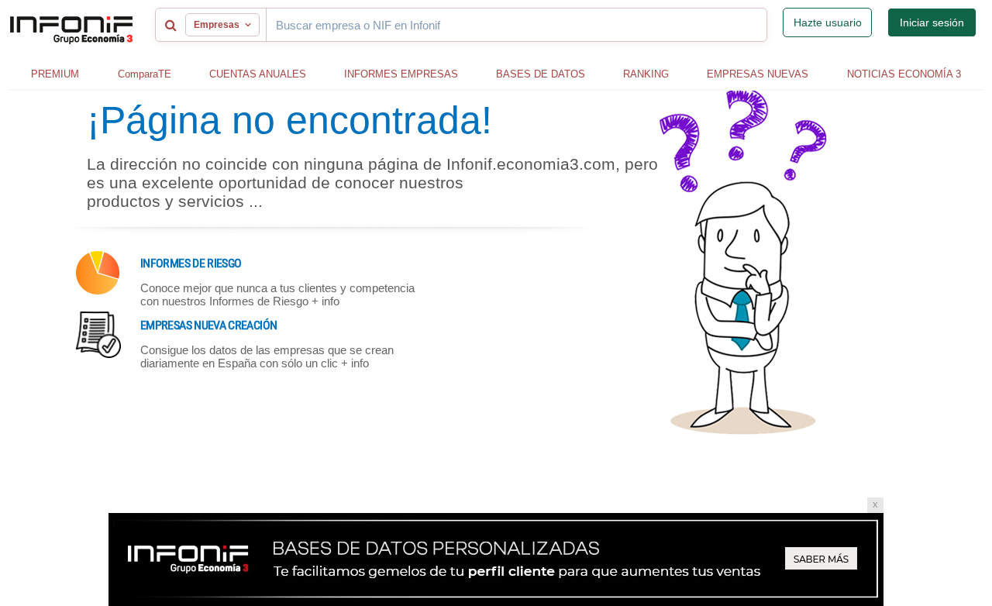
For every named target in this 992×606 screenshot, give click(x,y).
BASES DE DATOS (540, 74)
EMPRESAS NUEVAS (757, 74)
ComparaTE (144, 74)
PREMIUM (55, 74)
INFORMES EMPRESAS (401, 74)
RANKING (646, 74)
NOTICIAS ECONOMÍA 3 (904, 74)
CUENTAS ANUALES (257, 74)
